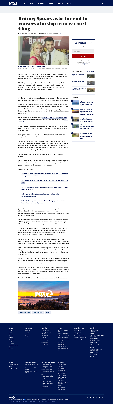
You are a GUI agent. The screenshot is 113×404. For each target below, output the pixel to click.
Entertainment (34, 33)
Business (11, 339)
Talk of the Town (94, 344)
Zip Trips (27, 330)
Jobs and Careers (62, 368)
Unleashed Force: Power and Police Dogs (80, 338)
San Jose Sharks (62, 346)
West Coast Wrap (13, 345)
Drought (11, 335)
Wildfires (11, 337)
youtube (90, 397)
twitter (102, 397)
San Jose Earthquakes (63, 348)
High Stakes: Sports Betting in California (97, 336)
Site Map (60, 385)
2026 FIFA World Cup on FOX (64, 330)
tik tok (99, 397)
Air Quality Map (45, 335)
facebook (93, 397)
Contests (27, 334)
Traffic (27, 332)
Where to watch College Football (47, 367)
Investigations (79, 328)
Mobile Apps (61, 380)
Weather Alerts (45, 330)
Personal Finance (13, 364)
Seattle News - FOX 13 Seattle (31, 371)
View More (90, 71)
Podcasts (11, 343)
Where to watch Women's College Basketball (48, 380)
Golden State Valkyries (63, 339)
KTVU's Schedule (62, 375)
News (48, 312)
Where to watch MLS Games (47, 387)
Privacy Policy (84, 63)
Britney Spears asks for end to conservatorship (31, 66)
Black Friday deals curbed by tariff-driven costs (79, 89)
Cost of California (78, 334)
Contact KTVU (61, 370)
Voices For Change (94, 352)
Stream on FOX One (48, 362)
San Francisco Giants (63, 337)
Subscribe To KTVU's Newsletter (63, 382)
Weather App (45, 342)
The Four (92, 333)
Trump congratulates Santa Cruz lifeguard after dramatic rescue (86, 119)
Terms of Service (84, 65)
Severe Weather (45, 341)
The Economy (12, 366)
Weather (45, 328)
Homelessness (77, 332)
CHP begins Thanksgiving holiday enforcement (78, 82)
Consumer (11, 341)
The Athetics (61, 344)
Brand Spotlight (94, 358)
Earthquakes (45, 339)
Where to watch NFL (47, 364)
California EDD (77, 330)
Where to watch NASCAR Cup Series (48, 372)
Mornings (28, 328)
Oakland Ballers (61, 342)
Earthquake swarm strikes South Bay (78, 75)
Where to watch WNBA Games (47, 383)
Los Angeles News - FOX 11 (31, 365)
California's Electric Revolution (94, 330)
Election (11, 348)
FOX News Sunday (13, 347)
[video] (91, 76)
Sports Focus (93, 342)
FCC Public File (61, 387)
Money (11, 362)
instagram (96, 397)
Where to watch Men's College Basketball (47, 377)
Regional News (30, 362)
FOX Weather (45, 344)
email (87, 397)
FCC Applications (62, 389)
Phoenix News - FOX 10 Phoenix (31, 368)
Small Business (13, 368)
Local (10, 330)
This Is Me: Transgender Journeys (96, 346)
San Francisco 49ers (63, 333)
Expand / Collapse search (103, 3)
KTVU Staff (60, 366)
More (68, 3)
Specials (93, 328)
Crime (10, 334)
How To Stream (62, 364)
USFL (59, 350)
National (11, 332)
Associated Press (26, 33)
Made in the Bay (94, 338)
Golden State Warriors (63, 335)
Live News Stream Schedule (62, 377)
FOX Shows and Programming (62, 372)
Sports (60, 328)
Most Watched (77, 71)
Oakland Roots (61, 341)
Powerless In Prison (79, 335)
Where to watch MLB (47, 369)
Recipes (27, 335)
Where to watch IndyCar (48, 375)
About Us (61, 362)
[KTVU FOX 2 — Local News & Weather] (14, 3)
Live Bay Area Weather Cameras (47, 332)
